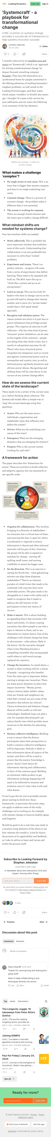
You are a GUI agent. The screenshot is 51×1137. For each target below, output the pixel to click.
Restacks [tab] (20, 941)
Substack (12, 1131)
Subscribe (35, 4)
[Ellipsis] (47, 966)
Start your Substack (18, 1124)
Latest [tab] (12, 1001)
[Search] (46, 1001)
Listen (45, 46)
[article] (25, 1019)
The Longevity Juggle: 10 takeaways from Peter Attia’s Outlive (18, 1012)
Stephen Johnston (17, 45)
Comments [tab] (8, 941)
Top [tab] (5, 1001)
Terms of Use (38, 887)
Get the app (38, 1124)
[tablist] (14, 941)
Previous (10, 922)
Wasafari (6, 76)
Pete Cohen (13, 966)
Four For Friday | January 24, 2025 (18, 1057)
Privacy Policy (25, 892)
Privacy (34, 1114)
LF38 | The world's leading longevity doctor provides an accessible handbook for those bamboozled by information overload (16, 1020)
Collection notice (25, 1117)
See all (7, 1078)
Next (42, 922)
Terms (41, 1114)
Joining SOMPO (11, 1035)
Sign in (45, 4)
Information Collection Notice (30, 890)
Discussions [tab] (23, 1001)
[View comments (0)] (15, 1072)
